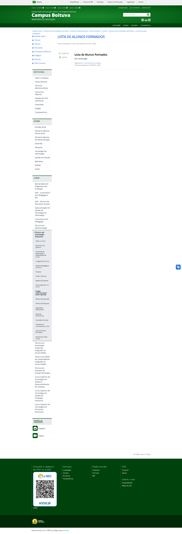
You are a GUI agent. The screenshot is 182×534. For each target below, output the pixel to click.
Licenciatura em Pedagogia (41, 220)
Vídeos (41, 436)
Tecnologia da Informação (40, 152)
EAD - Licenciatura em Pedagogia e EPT (42, 195)
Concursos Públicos (39, 93)
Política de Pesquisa (42, 303)
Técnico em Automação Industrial (56, 31)
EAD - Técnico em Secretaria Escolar (42, 202)
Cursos (104, 31)
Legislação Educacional (40, 308)
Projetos (38, 272)
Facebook (96, 470)
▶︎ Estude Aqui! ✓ (39, 36)
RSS (93, 476)
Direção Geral (40, 127)
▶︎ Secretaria (37, 48)
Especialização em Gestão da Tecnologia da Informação (42, 211)
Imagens (41, 428)
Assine (124, 473)
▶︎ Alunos (36, 44)
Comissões (39, 104)
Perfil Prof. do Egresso (40, 246)
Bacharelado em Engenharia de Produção (41, 186)
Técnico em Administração (41, 226)
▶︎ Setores (36, 59)
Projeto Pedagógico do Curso (42, 266)
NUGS (37, 169)
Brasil (39, 2)
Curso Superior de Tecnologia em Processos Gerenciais (42, 408)
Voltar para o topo (142, 454)
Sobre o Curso (40, 241)
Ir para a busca (62, 7)
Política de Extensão (42, 299)
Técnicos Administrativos (41, 86)
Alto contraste (135, 8)
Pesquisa (38, 147)
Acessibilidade (123, 8)
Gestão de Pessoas (42, 157)
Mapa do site (146, 8)
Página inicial (37, 31)
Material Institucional (40, 315)
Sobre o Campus (42, 78)
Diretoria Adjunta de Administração (42, 138)
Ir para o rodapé (74, 7)
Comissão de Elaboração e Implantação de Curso (41, 254)
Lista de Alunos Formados (41, 331)
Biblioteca (39, 161)
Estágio (38, 108)
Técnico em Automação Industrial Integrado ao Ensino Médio (40, 348)
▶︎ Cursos (36, 40)
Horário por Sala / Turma (42, 338)
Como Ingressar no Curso (42, 286)
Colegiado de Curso (42, 261)
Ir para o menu (50, 7)
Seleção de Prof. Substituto (41, 99)
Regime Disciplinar (42, 281)
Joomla (66, 530)
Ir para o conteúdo (38, 7)
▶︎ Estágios (36, 55)
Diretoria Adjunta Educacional (42, 132)
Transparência (145, 25)
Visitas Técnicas (41, 276)
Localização (116, 25)
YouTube (95, 473)
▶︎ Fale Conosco (39, 63)
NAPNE (38, 165)
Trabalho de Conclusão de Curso (42, 325)
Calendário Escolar (42, 320)
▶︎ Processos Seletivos (41, 51)
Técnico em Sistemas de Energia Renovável (42, 370)
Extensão (38, 143)
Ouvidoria (134, 25)
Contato (126, 25)
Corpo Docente (41, 82)
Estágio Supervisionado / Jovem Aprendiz (85, 31)
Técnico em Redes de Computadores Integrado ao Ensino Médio (42, 360)
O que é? (125, 470)
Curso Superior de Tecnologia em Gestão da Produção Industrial (42, 395)
